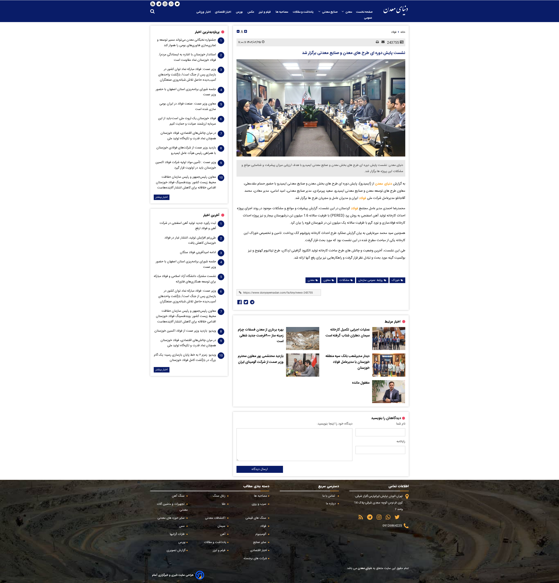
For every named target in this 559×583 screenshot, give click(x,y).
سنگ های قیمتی (256, 518)
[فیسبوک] (239, 302)
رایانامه (401, 441)
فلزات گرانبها (177, 534)
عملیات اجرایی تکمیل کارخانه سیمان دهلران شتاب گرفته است (348, 333)
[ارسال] (382, 42)
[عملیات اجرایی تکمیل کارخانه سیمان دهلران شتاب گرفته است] (388, 338)
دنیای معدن (383, 183)
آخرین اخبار (211, 215)
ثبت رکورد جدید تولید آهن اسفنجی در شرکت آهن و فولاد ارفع (188, 226)
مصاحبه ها (282, 12)
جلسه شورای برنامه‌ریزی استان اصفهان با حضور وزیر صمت (186, 92)
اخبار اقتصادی (223, 12)
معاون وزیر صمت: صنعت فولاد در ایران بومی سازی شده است (187, 106)
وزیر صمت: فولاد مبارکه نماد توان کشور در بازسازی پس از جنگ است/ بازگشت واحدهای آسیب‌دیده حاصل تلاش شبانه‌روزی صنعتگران (187, 75)
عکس (251, 12)
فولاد (362, 198)
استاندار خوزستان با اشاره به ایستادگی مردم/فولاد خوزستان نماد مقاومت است (187, 57)
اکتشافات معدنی (215, 518)
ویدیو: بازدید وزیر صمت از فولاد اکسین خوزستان (185, 331)
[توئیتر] (245, 302)
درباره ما (331, 503)
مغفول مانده (360, 383)
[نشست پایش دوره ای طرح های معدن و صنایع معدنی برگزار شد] (320, 108)
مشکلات (344, 280)
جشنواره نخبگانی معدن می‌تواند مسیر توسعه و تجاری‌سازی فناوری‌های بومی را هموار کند (186, 42)
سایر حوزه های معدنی (171, 518)
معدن (348, 12)
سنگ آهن (178, 496)
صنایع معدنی (330, 12)
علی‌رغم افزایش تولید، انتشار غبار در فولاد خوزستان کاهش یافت (190, 240)
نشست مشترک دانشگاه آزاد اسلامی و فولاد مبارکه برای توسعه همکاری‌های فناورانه (185, 279)
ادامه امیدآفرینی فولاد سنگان (198, 252)
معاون (327, 280)
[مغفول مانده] (388, 391)
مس (182, 526)
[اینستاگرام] (165, 4)
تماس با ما (329, 496)
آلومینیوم (261, 534)
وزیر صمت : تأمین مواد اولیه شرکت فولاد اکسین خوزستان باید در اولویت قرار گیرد (185, 165)
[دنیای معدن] (396, 10)
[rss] (153, 4)
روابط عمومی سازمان (370, 280)
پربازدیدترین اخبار (207, 32)
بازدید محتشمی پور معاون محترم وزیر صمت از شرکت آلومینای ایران (260, 359)
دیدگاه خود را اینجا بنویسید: (334, 423)
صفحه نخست (364, 12)
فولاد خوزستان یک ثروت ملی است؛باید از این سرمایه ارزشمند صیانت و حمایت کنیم (187, 121)
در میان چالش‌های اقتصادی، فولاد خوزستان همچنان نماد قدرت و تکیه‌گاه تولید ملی (188, 136)
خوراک (396, 280)
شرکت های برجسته (255, 558)
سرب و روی (259, 504)
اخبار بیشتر (161, 197)
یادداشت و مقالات (303, 12)
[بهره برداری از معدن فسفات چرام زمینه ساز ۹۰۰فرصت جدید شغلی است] (302, 338)
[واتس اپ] (171, 4)
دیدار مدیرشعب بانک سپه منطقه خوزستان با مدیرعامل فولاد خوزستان (348, 362)
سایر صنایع (260, 542)
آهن (223, 534)
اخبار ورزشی (203, 12)
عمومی (368, 18)
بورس (239, 12)
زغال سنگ (219, 496)
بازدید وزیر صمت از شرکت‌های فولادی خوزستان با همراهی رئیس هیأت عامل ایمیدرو (186, 150)
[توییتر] (177, 4)
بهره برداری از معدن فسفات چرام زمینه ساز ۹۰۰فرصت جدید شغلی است (260, 335)
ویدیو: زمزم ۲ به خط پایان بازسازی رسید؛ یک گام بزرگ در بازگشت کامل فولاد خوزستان (185, 357)
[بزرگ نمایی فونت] (245, 32)
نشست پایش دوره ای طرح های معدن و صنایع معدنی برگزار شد (353, 53)
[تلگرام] (159, 4)
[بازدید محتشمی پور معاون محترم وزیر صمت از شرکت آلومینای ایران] (302, 365)
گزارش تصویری (176, 550)
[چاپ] (376, 42)
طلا (224, 504)
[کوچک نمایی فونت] (238, 32)
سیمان (221, 526)
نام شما (400, 423)
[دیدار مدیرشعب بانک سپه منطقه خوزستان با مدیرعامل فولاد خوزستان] (388, 365)
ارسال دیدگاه (260, 469)
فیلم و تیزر (265, 12)
